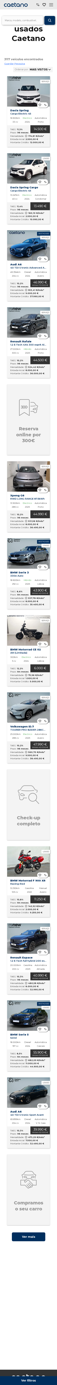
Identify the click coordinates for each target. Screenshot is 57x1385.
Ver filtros (28, 1380)
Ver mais (28, 1237)
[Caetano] (16, 5)
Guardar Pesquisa (14, 63)
